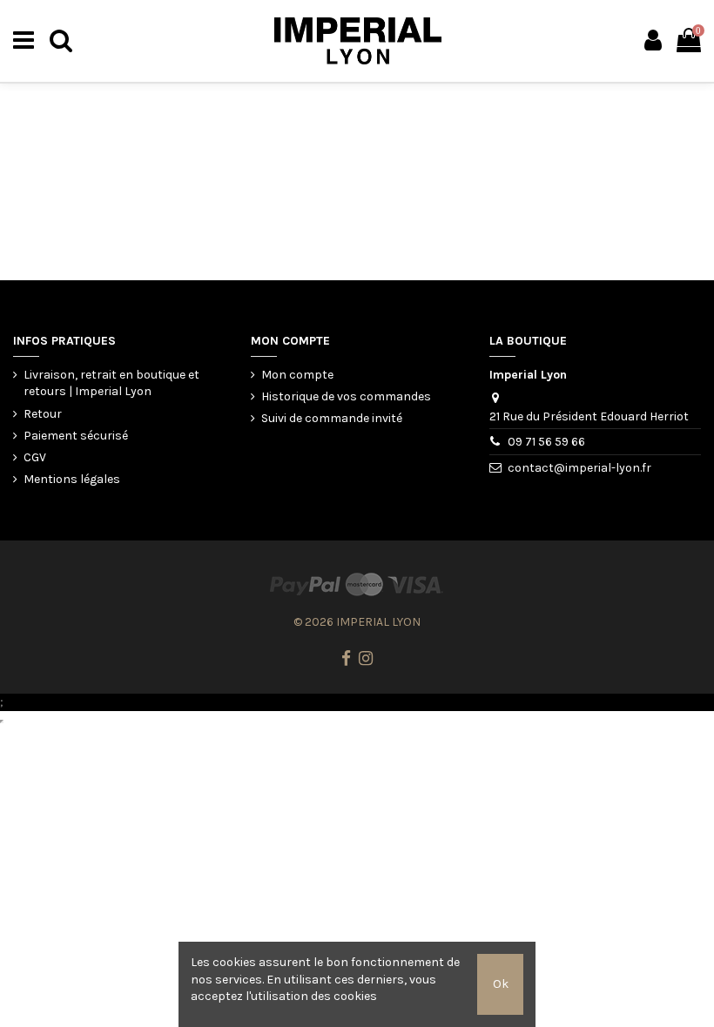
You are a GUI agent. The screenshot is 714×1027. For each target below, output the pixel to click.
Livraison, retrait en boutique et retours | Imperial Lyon (111, 383)
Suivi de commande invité (331, 418)
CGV (35, 457)
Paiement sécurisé (76, 435)
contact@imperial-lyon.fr (579, 467)
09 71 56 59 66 (546, 441)
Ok (501, 984)
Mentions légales (72, 479)
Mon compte (297, 374)
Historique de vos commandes (346, 396)
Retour (43, 413)
